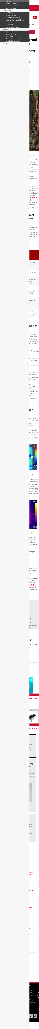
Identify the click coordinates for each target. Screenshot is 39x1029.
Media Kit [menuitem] (8, 22)
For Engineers (31, 24)
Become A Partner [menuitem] (11, 15)
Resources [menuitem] (6, 29)
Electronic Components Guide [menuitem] (14, 39)
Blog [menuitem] (7, 32)
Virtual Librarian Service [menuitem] (12, 6)
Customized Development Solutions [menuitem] (15, 20)
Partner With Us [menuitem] (7, 10)
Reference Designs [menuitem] (11, 8)
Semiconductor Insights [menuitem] (12, 27)
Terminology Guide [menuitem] (11, 34)
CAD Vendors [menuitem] (9, 25)
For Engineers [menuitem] (6, 1)
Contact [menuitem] (5, 43)
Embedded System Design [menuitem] (13, 41)
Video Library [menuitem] (9, 36)
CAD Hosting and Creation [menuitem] (13, 18)
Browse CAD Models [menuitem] (11, 3)
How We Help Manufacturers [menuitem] (13, 13)
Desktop (31, 990)
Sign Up (30, 32)
